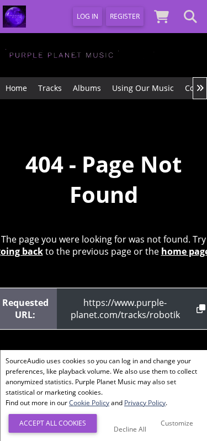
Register (125, 16)
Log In (87, 16)
